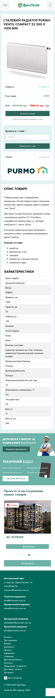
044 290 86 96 (10, 586)
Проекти (8, 650)
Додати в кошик (27, 113)
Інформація (9, 653)
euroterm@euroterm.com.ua (16, 590)
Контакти (8, 662)
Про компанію (10, 640)
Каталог (7, 637)
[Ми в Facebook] (5, 678)
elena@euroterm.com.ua (15, 608)
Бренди (7, 643)
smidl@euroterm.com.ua (14, 600)
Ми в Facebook (15, 677)
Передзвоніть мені (27, 146)
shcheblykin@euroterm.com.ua (17, 622)
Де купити (8, 672)
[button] (17, 555)
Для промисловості (13, 659)
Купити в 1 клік (16, 131)
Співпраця (8, 656)
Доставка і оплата (12, 669)
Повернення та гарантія (15, 666)
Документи (9, 646)
